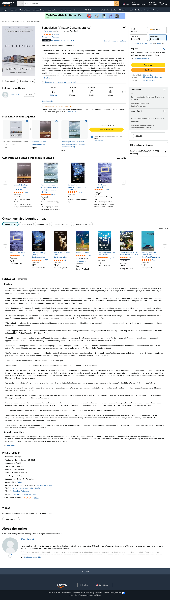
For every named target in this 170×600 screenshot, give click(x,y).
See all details (47, 101)
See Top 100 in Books (45, 485)
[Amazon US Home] (62, 586)
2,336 (154, 260)
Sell (131, 10)
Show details (98, 141)
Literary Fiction (82, 260)
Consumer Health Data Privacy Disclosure (87, 593)
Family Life (37, 21)
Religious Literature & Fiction (24, 494)
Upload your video (11, 519)
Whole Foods (90, 10)
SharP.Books (147, 75)
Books (113, 10)
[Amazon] (8, 4)
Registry (147, 10)
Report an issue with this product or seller (61, 82)
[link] (45, 129)
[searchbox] (69, 3)
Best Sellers (52, 10)
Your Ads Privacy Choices (112, 593)
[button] (5, 9)
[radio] (139, 30)
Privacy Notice (66, 593)
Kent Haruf (48, 31)
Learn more (71, 112)
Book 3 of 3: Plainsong (50, 37)
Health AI (13, 10)
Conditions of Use (54, 593)
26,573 (111, 258)
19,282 (45, 260)
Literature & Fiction (14, 21)
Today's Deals (103, 10)
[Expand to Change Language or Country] (128, 4)
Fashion (138, 10)
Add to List (139, 136)
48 (65, 260)
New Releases (65, 10)
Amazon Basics (39, 10)
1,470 (23, 255)
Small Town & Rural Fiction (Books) (27, 488)
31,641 (89, 255)
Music (155, 10)
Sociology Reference (21, 491)
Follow (28, 95)
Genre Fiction (27, 21)
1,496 (132, 258)
